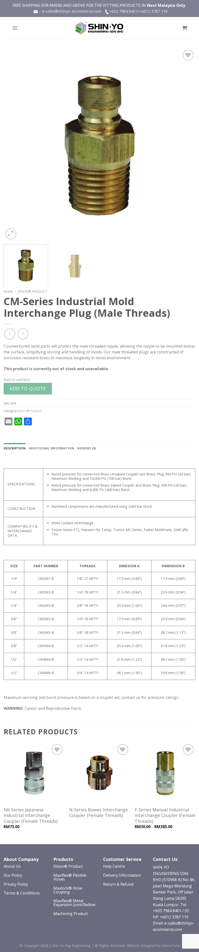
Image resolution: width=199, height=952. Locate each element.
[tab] (14, 448)
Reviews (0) (86, 448)
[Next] (185, 144)
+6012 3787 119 (153, 11)
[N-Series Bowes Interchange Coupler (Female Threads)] (99, 773)
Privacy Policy (16, 884)
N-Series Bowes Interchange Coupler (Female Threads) (98, 812)
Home (8, 291)
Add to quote (27, 388)
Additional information (51, 448)
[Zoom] (10, 233)
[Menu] (15, 28)
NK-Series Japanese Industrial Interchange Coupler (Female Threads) (31, 815)
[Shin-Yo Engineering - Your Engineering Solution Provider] (99, 28)
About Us (12, 866)
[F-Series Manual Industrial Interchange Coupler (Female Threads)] (165, 773)
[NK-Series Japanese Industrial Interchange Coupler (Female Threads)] (34, 773)
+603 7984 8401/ (124, 11)
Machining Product (70, 913)
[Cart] (184, 28)
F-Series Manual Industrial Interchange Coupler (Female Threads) (165, 815)
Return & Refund (118, 884)
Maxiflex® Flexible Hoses (69, 877)
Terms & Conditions (22, 893)
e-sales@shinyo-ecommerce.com (69, 11)
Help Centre (114, 866)
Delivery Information (122, 875)
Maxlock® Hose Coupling (67, 890)
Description (14, 448)
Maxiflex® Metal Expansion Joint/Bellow (74, 902)
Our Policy (13, 875)
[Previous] (13, 144)
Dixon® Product (33, 291)
